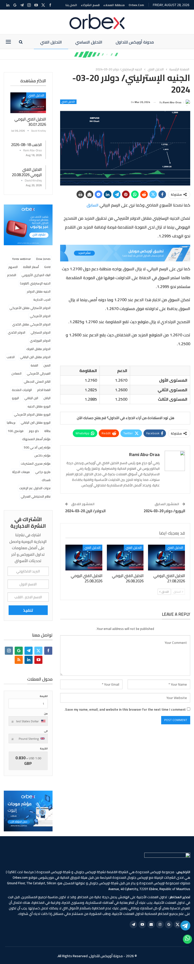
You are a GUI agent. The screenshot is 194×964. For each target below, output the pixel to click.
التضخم (11, 275)
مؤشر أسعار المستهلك (36, 439)
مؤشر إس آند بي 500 (37, 447)
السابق (93, 205)
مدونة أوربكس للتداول (135, 42)
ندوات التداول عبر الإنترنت (35, 488)
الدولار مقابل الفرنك (38, 349)
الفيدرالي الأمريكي (39, 373)
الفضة (34, 365)
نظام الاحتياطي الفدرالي (36, 496)
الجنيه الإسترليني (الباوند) (35, 283)
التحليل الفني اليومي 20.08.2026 (27, 172)
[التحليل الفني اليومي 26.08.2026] (125, 557)
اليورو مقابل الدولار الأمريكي (32, 414)
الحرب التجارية (42, 299)
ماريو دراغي (43, 472)
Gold (47, 267)
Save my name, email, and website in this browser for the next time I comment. (125, 709)
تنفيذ (28, 610)
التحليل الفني (51, 42)
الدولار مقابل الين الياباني (35, 357)
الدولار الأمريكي (40, 316)
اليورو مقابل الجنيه (39, 406)
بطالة (47, 431)
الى (46, 731)
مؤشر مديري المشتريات (36, 463)
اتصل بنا (71, 5)
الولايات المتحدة (22, 390)
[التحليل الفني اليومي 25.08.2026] (83, 557)
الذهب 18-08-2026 (26, 144)
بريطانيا (11, 422)
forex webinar (21, 259)
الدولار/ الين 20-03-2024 (85, 511)
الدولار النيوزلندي (40, 340)
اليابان (47, 398)
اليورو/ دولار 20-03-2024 (164, 511)
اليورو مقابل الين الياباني (36, 422)
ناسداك (46, 480)
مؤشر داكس (42, 455)
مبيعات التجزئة (21, 472)
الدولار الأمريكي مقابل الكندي (31, 324)
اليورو (15, 398)
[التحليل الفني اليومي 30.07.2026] (28, 102)
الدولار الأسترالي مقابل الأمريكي (30, 308)
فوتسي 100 (15, 431)
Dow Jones (43, 259)
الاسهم (13, 267)
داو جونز (34, 431)
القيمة (44, 696)
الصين (47, 365)
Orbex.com (136, 5)
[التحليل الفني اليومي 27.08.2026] (166, 557)
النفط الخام (44, 390)
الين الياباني (31, 398)
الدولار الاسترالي (41, 332)
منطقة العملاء (114, 5)
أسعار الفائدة (31, 267)
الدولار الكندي (16, 332)
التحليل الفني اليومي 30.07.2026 (30, 121)
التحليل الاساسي (88, 42)
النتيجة (44, 748)
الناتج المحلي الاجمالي (37, 381)
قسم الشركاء (90, 5)
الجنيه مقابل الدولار (39, 291)
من (46, 713)
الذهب (11, 357)
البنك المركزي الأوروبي (36, 275)
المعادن (16, 373)
